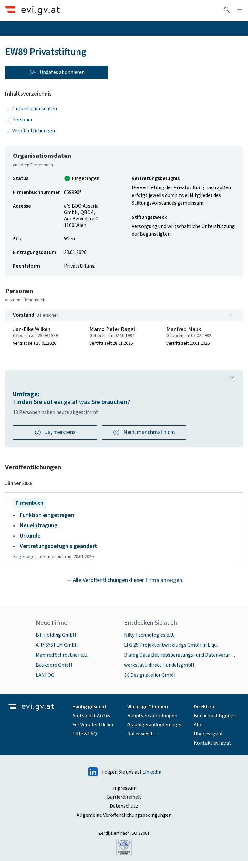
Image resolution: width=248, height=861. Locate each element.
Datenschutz (141, 733)
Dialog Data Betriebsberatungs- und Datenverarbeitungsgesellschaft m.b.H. (181, 655)
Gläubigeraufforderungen (155, 724)
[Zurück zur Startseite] (32, 10)
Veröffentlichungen (33, 130)
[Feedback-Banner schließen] (231, 378)
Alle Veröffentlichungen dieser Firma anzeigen (127, 580)
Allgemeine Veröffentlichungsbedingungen (124, 815)
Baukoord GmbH (54, 665)
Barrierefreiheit (124, 797)
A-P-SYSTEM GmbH (57, 645)
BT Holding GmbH (56, 635)
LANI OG (45, 675)
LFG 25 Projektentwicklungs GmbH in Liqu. (171, 645)
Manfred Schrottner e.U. (62, 655)
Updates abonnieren (62, 72)
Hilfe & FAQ (84, 733)
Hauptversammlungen (152, 715)
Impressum (124, 788)
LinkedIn (151, 771)
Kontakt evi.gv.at (212, 742)
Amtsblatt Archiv (91, 715)
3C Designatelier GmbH (150, 675)
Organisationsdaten (34, 108)
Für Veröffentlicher (93, 724)
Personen (23, 119)
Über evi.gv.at (208, 733)
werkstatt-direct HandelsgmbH (159, 665)
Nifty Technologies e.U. (149, 635)
